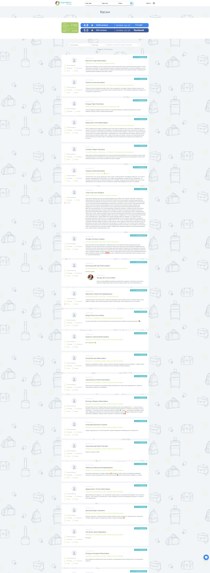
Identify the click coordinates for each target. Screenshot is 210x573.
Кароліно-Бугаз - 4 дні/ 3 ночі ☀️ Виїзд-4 (98, 173)
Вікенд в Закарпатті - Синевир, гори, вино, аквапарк (101, 195)
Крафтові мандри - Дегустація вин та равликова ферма (103, 106)
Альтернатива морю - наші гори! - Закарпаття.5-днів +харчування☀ (106, 268)
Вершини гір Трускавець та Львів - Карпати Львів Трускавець (104, 318)
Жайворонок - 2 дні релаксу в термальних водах (100, 63)
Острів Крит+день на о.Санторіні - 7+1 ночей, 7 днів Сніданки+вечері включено (110, 85)
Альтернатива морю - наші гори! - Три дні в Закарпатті (102, 241)
